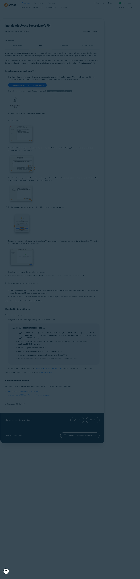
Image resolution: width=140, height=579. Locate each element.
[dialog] (70, 289)
